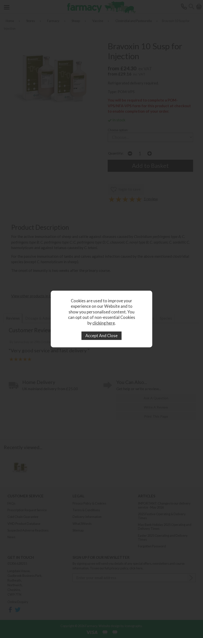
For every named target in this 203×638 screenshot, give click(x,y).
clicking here (103, 323)
